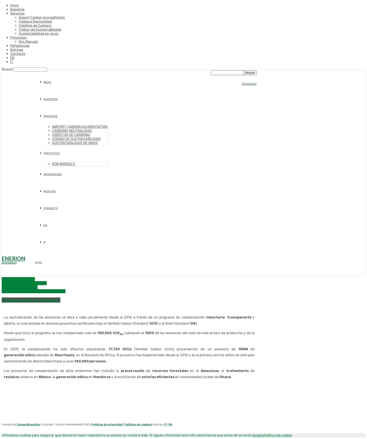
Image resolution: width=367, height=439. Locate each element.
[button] (249, 84)
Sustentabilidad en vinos (38, 34)
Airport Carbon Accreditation (42, 17)
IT (11, 62)
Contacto (17, 54)
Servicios (17, 13)
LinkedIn (112, 402)
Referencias (20, 46)
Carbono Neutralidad (35, 22)
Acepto (258, 435)
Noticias (16, 50)
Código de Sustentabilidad (40, 30)
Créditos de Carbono (35, 26)
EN (12, 58)
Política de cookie (278, 435)
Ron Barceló (28, 42)
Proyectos (18, 38)
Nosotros (17, 9)
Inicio (14, 5)
